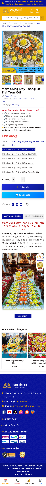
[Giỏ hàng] (37, 11)
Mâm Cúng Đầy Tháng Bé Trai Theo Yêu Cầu (20, 172)
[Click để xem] (23, 52)
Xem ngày (5, 481)
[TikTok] (15, 412)
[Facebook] (4, 412)
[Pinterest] (17, 204)
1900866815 (21, 401)
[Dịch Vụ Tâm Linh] (15, 385)
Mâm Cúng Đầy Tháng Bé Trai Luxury (17, 163)
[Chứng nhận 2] (22, 454)
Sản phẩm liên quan (14, 329)
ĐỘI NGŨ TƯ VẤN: (24, 3)
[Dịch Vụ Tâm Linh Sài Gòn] (12, 11)
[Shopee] (27, 412)
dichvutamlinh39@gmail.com (25, 406)
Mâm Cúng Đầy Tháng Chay (14, 362)
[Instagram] (21, 412)
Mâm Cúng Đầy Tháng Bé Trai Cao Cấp (18, 158)
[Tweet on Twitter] (21, 204)
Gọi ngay (17, 481)
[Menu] (42, 11)
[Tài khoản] (31, 11)
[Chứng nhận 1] (9, 454)
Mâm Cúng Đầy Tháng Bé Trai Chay (17, 167)
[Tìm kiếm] (42, 18)
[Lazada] (33, 412)
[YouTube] (9, 412)
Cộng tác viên (29, 481)
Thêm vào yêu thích (28, 204)
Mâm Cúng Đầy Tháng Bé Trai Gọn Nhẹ (18, 149)
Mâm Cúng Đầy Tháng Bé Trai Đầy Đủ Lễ (19, 154)
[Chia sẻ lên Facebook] (13, 204)
